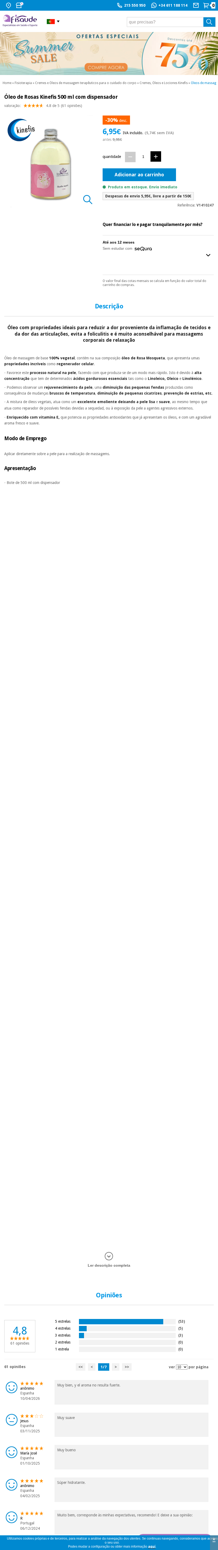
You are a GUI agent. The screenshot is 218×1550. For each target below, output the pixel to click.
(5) (180, 1328)
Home (7, 83)
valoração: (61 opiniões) (43, 106)
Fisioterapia (23, 83)
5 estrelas (62, 1321)
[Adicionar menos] (130, 157)
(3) (180, 1335)
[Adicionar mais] (155, 156)
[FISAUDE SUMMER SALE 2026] (109, 53)
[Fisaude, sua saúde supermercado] (21, 21)
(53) (181, 1321)
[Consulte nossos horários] (20, 5)
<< (80, 1367)
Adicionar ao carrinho (139, 174)
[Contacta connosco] (196, 5)
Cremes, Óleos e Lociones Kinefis (164, 83)
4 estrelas (62, 1328)
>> (127, 1367)
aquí (152, 1546)
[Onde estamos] (9, 5)
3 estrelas (62, 1335)
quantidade (112, 156)
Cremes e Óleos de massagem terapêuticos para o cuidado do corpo (85, 83)
